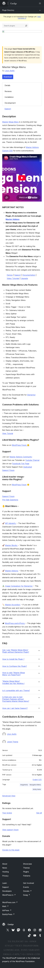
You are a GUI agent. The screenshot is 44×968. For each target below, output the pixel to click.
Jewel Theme (12, 742)
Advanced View (8, 796)
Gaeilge (11, 924)
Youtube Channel (32, 460)
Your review (7, 813)
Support (8, 109)
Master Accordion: (12, 605)
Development (10, 103)
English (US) (37, 779)
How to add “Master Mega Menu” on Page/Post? (13, 674)
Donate (27, 891)
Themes (26, 868)
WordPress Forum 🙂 (20, 445)
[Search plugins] (26, 25)
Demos (10, 275)
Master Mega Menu (10, 122)
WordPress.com (10, 902)
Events (26, 887)
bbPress (6, 910)
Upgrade (24, 278)
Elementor (31, 395)
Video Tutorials (13, 278)
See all (39, 813)
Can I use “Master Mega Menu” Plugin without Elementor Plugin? (15, 651)
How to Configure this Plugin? (14, 666)
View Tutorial (7, 433)
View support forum (10, 830)
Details (7, 85)
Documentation (29, 275)
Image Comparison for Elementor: (19, 586)
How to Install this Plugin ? (13, 659)
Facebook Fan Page (20, 463)
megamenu (24, 785)
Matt (5, 906)
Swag (26, 895)
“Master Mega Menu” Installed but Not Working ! (13, 682)
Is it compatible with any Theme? (16, 690)
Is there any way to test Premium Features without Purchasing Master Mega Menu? (15, 699)
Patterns (26, 876)
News (4, 868)
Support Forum (8, 496)
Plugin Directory (8, 10)
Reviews (8, 91)
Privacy (5, 876)
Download (8, 77)
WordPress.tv (9, 895)
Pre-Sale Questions (10, 500)
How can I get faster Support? (15, 708)
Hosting (5, 872)
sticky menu (37, 789)
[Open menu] (40, 3)
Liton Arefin (10, 71)
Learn (4, 883)
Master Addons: (11, 571)
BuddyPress (8, 914)
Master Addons (12, 219)
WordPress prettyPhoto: (15, 623)
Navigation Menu (35, 785)
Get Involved (28, 883)
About (4, 864)
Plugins (26, 872)
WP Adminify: (10, 523)
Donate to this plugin (11, 850)
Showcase (27, 864)
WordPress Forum (19, 485)
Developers (7, 891)
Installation (9, 97)
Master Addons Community (20, 457)
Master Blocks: (11, 545)
